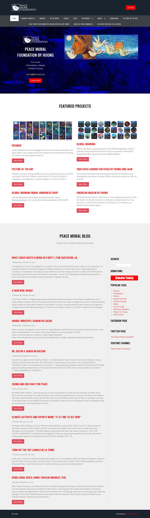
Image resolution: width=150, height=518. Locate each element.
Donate (131, 7)
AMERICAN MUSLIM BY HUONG (92, 193)
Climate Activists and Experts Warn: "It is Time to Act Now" (46, 417)
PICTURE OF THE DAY (22, 169)
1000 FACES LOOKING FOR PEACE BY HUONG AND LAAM (104, 169)
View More (18, 161)
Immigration (118, 294)
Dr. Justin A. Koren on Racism (28, 351)
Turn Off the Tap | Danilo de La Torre (33, 450)
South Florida (118, 307)
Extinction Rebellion (121, 309)
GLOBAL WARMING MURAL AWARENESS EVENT (35, 193)
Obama (116, 291)
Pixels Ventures (132, 514)
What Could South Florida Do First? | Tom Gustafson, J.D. (45, 257)
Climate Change (119, 301)
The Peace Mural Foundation (122, 337)
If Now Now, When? (22, 290)
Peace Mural (118, 315)
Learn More (35, 81)
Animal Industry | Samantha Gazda (32, 321)
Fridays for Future (120, 312)
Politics (116, 296)
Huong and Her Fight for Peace (30, 384)
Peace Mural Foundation (120, 349)
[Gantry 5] (24, 8)
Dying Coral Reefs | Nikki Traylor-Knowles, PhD (39, 477)
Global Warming (86, 144)
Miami (115, 304)
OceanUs (16, 145)
